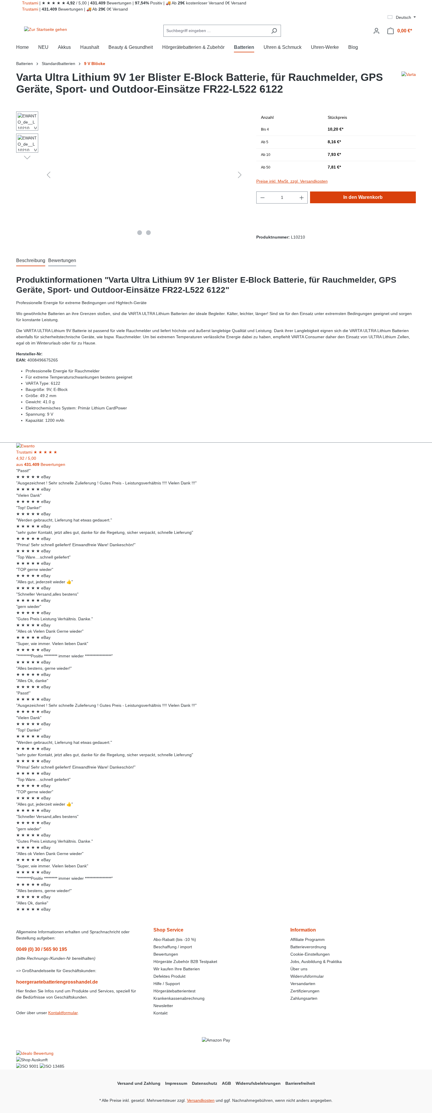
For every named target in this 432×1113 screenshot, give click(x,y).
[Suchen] (274, 31)
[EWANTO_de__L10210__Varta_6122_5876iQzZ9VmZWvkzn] (144, 174)
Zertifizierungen (304, 991)
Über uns (298, 969)
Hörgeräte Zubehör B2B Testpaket (185, 961)
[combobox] (215, 31)
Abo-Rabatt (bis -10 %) (174, 939)
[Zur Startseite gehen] (45, 29)
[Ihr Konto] (376, 31)
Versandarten (302, 983)
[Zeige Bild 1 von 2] (139, 232)
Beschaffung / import (172, 946)
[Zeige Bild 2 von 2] (148, 232)
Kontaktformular (63, 1012)
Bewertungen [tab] (62, 260)
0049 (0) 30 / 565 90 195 (41, 949)
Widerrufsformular (307, 976)
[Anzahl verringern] (262, 197)
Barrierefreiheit (300, 1083)
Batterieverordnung (308, 946)
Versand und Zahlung (138, 1083)
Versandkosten (201, 1100)
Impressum (176, 1083)
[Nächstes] (239, 174)
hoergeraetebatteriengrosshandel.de (57, 981)
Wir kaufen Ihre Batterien (176, 969)
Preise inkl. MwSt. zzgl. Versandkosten (292, 181)
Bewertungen (165, 954)
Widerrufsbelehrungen (258, 1083)
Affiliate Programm (307, 939)
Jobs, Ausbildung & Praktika (316, 961)
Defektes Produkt (169, 976)
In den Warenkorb (363, 197)
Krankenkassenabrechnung (179, 998)
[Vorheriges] (48, 174)
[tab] (30, 261)
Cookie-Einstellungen (310, 954)
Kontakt (160, 1013)
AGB (226, 1083)
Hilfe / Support (166, 983)
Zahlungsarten (303, 998)
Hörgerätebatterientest (174, 991)
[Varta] (408, 85)
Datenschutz (204, 1083)
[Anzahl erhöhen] (302, 197)
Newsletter (163, 1005)
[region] (130, 174)
